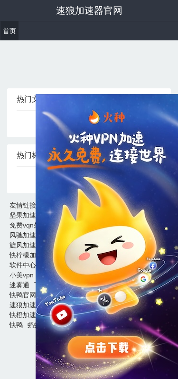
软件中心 (22, 265)
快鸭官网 (22, 295)
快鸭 (16, 325)
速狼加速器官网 (89, 10)
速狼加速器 (26, 305)
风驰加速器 (26, 235)
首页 (9, 31)
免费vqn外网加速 (34, 225)
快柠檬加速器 (29, 255)
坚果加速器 (26, 215)
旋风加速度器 (29, 245)
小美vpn (21, 275)
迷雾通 (19, 285)
